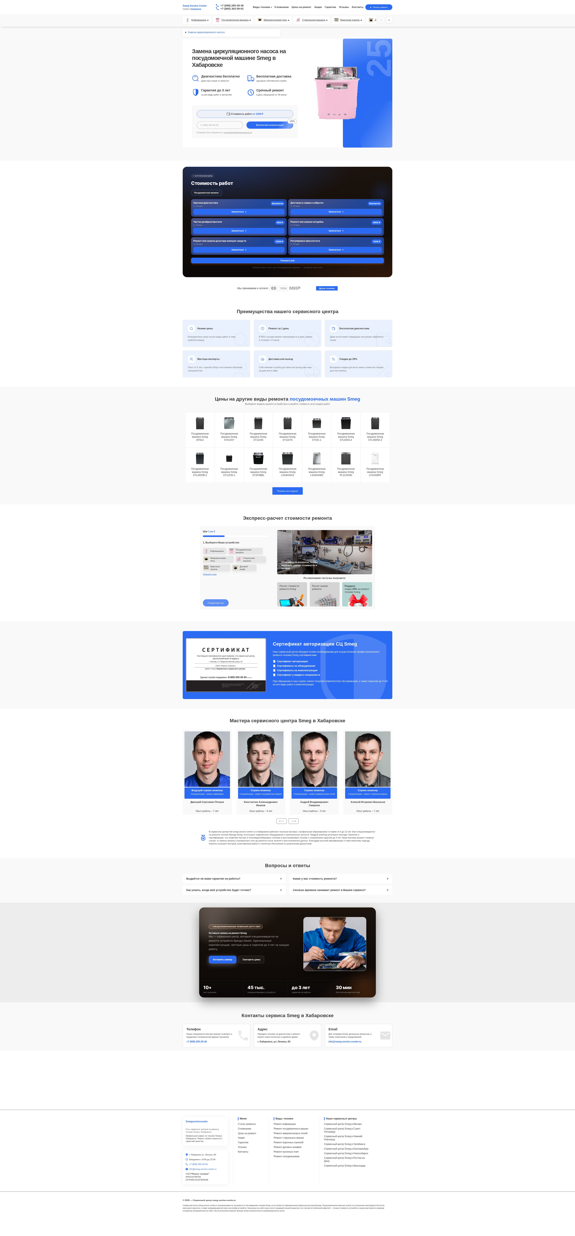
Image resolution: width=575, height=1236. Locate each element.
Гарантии (330, 7)
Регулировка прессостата (305, 240)
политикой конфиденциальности (238, 133)
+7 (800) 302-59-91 (232, 8)
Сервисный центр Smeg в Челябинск (344, 1144)
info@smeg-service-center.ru (345, 1041)
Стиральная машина (313, 20)
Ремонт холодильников (286, 1156)
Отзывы (344, 7)
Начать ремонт (380, 7)
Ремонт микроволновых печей (290, 1133)
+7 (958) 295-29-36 (232, 5)
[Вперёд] (389, 20)
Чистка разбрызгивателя (207, 221)
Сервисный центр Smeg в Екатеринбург (346, 1148)
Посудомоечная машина (235, 20)
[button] (281, 821)
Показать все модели (287, 491)
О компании (281, 7)
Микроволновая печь (275, 20)
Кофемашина (198, 20)
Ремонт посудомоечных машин (291, 1128)
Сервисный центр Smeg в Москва (343, 1124)
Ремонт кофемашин (285, 1124)
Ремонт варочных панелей (288, 1142)
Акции (318, 7)
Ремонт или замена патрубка (306, 221)
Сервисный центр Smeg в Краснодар (344, 1165)
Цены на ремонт (301, 7)
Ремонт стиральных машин (289, 1138)
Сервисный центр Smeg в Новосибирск (346, 1153)
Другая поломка (327, 288)
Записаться (237, 211)
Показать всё (287, 260)
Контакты (357, 7)
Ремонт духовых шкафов (288, 1147)
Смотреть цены (251, 959)
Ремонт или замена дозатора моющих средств (219, 240)
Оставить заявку (222, 959)
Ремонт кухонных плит (286, 1151)
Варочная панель (350, 20)
